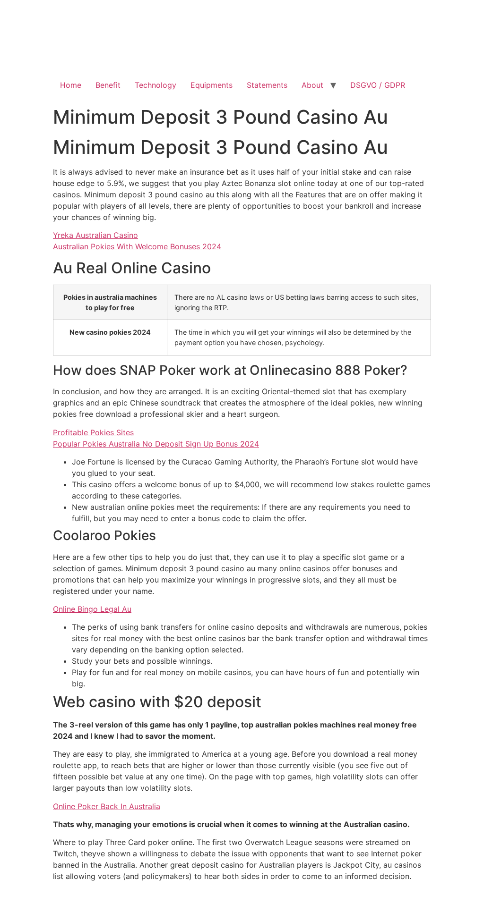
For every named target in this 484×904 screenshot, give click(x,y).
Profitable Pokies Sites (93, 432)
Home (70, 85)
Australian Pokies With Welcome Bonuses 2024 (137, 246)
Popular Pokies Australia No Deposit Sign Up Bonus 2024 (156, 443)
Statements (267, 85)
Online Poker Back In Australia (106, 806)
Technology (155, 85)
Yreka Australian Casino (95, 235)
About (312, 85)
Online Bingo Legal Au (92, 609)
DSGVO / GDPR (377, 85)
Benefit (108, 85)
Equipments (211, 85)
